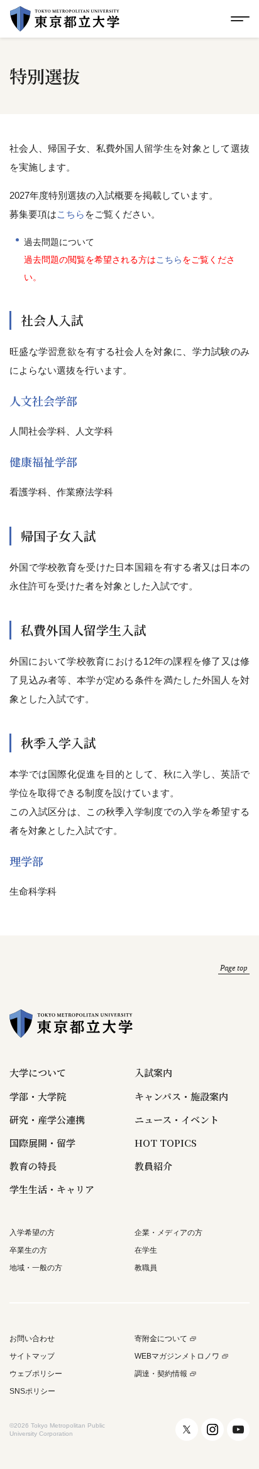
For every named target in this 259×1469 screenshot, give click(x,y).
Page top (234, 967)
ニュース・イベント (177, 1119)
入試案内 (153, 1072)
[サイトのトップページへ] (64, 18)
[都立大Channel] (238, 1429)
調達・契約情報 (161, 1374)
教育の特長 (33, 1165)
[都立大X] (186, 1429)
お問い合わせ (32, 1339)
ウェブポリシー (35, 1374)
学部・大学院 (37, 1096)
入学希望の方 (32, 1232)
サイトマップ (32, 1356)
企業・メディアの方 (168, 1232)
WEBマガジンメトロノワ (177, 1356)
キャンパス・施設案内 (181, 1096)
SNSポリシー (32, 1391)
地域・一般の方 (35, 1268)
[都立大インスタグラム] (212, 1429)
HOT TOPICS (166, 1142)
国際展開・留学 (42, 1142)
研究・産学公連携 (47, 1119)
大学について (37, 1072)
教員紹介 (153, 1165)
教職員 (146, 1268)
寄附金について (161, 1339)
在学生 (146, 1250)
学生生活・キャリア (51, 1189)
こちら (71, 214)
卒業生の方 (28, 1250)
